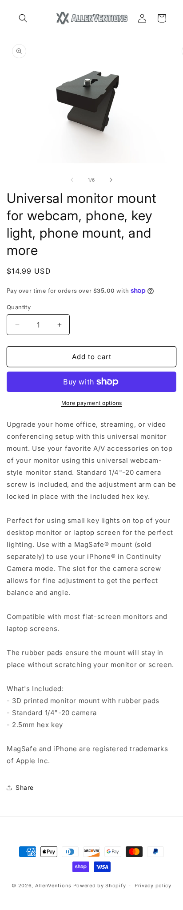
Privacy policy (153, 885)
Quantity (19, 307)
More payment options (91, 403)
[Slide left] (72, 180)
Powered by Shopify (99, 885)
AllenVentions (53, 885)
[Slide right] (111, 180)
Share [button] (25, 787)
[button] (23, 18)
